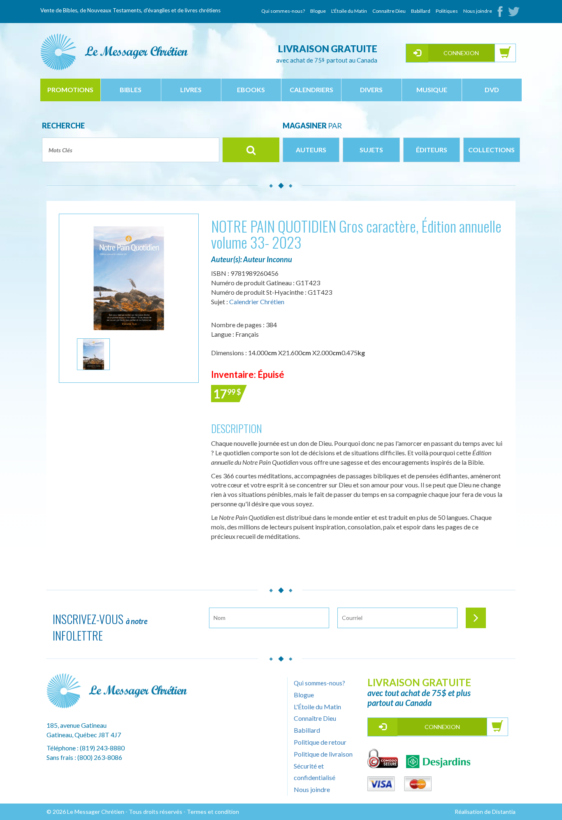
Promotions (70, 89)
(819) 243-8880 (102, 748)
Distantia (504, 811)
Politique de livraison (323, 754)
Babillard (420, 11)
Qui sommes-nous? (283, 11)
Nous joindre (477, 11)
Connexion (461, 52)
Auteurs (311, 150)
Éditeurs (431, 150)
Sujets (371, 150)
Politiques (447, 11)
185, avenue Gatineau (76, 725)
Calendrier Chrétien (256, 301)
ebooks (251, 89)
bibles (131, 89)
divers (371, 89)
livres (191, 89)
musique (431, 89)
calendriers (311, 89)
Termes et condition (213, 811)
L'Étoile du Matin (349, 11)
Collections (491, 150)
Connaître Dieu (389, 11)
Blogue (318, 11)
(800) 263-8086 (99, 757)
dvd (492, 89)
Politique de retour (320, 742)
